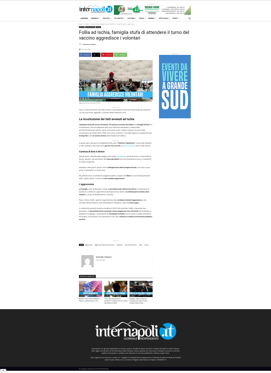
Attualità (86, 24)
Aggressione (89, 245)
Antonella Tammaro (89, 44)
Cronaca (98, 27)
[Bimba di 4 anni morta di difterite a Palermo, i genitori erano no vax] (90, 289)
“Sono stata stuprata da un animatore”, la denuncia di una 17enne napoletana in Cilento (115, 301)
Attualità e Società (90, 27)
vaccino (146, 245)
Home (81, 24)
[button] (189, 18)
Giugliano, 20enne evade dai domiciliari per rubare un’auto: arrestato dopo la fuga (138, 301)
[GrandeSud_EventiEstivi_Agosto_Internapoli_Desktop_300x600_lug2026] (175, 86)
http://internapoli (100, 260)
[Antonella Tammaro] (80, 44)
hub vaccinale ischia (131, 245)
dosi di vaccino (129, 146)
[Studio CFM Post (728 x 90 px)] (152, 10)
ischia (140, 245)
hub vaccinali (121, 156)
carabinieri (119, 245)
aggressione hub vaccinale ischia (104, 245)
